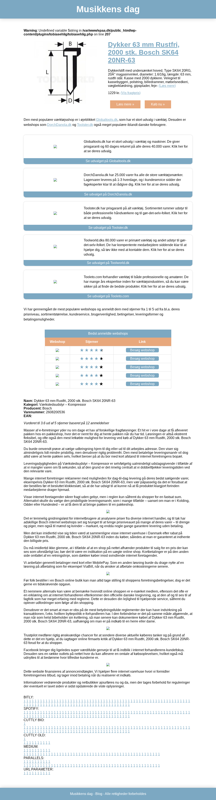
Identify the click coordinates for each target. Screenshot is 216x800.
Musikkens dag (108, 9)
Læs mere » (125, 104)
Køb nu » (158, 104)
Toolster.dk (85, 125)
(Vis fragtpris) (130, 93)
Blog (98, 794)
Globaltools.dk (106, 119)
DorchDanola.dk (59, 125)
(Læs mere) (167, 86)
